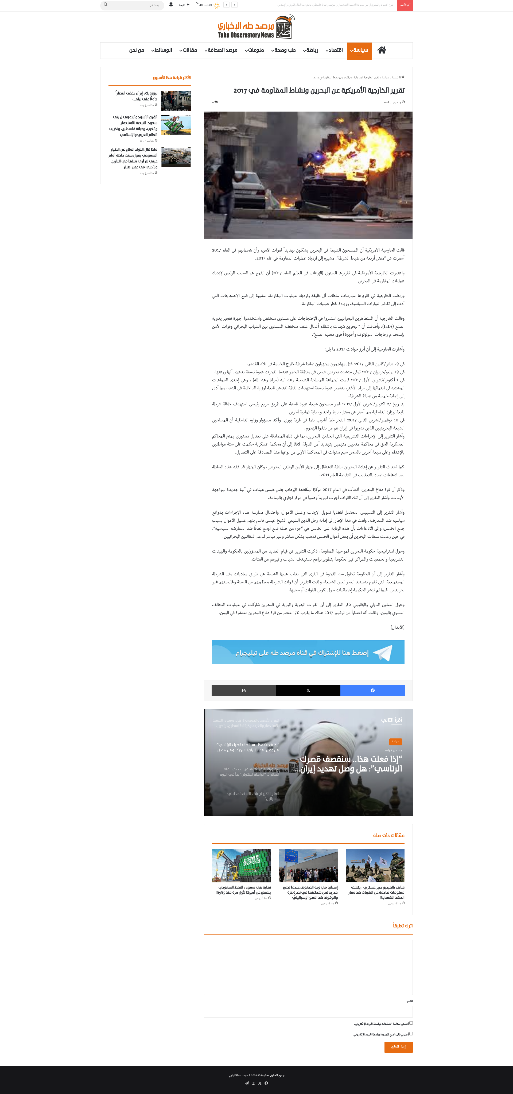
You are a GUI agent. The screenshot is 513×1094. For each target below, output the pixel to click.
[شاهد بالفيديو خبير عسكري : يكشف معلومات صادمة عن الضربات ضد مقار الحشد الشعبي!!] (375, 865)
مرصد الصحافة (223, 50)
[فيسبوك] (372, 690)
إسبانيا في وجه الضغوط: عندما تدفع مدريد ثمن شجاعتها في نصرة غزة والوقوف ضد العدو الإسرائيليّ (310, 892)
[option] (308, 762)
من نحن (136, 50)
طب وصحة (285, 50)
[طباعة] (244, 690)
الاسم (410, 1001)
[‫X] (308, 690)
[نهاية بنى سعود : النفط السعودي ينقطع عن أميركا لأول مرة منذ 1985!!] (241, 865)
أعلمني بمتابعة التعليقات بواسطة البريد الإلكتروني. (381, 1024)
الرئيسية (396, 78)
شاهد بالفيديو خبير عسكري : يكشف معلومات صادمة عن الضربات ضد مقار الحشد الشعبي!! (376, 892)
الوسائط (163, 50)
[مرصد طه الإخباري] (257, 26)
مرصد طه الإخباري (238, 1075)
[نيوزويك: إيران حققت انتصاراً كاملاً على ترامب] (176, 101)
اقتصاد (336, 50)
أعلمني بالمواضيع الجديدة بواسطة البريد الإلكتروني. (381, 1035)
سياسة (360, 50)
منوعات (256, 50)
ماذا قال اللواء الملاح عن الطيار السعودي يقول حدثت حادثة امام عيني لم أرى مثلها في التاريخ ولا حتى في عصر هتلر (332, 5)
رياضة (312, 50)
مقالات (190, 50)
